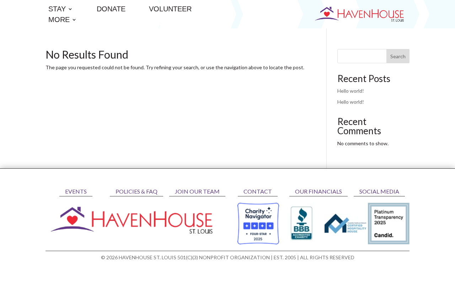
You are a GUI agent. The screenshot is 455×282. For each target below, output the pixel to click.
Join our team (197, 191)
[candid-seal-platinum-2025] (389, 242)
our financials (318, 191)
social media (379, 191)
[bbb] (301, 242)
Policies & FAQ (136, 191)
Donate (111, 9)
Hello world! (350, 91)
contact (257, 191)
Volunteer (170, 9)
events (76, 191)
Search (398, 56)
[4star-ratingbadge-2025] (258, 242)
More (59, 20)
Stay (57, 9)
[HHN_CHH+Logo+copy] (345, 231)
